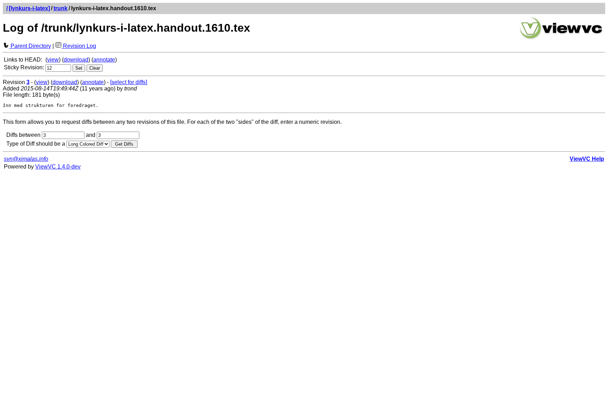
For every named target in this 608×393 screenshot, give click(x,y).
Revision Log (79, 46)
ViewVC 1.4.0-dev (58, 167)
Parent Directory (30, 46)
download (76, 60)
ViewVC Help (587, 159)
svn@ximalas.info (26, 159)
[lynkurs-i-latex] (29, 8)
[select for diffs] (128, 82)
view (53, 60)
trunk (60, 8)
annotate (104, 60)
